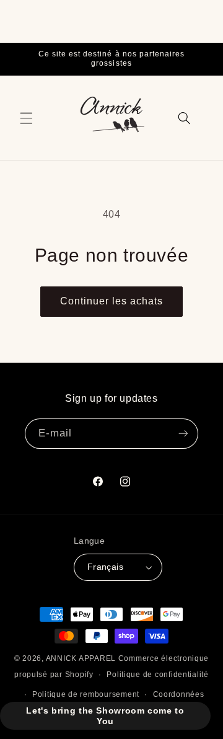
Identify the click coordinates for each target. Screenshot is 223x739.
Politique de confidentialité (158, 674)
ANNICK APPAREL (81, 658)
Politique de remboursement (85, 694)
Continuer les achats (112, 301)
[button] (26, 118)
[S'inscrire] (183, 433)
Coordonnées (178, 694)
